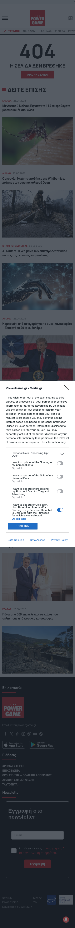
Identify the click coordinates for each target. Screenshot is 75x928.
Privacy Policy (59, 539)
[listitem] (37, 454)
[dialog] (37, 464)
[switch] (60, 463)
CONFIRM (23, 526)
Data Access (37, 539)
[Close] (67, 388)
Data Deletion (16, 539)
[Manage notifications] (66, 919)
